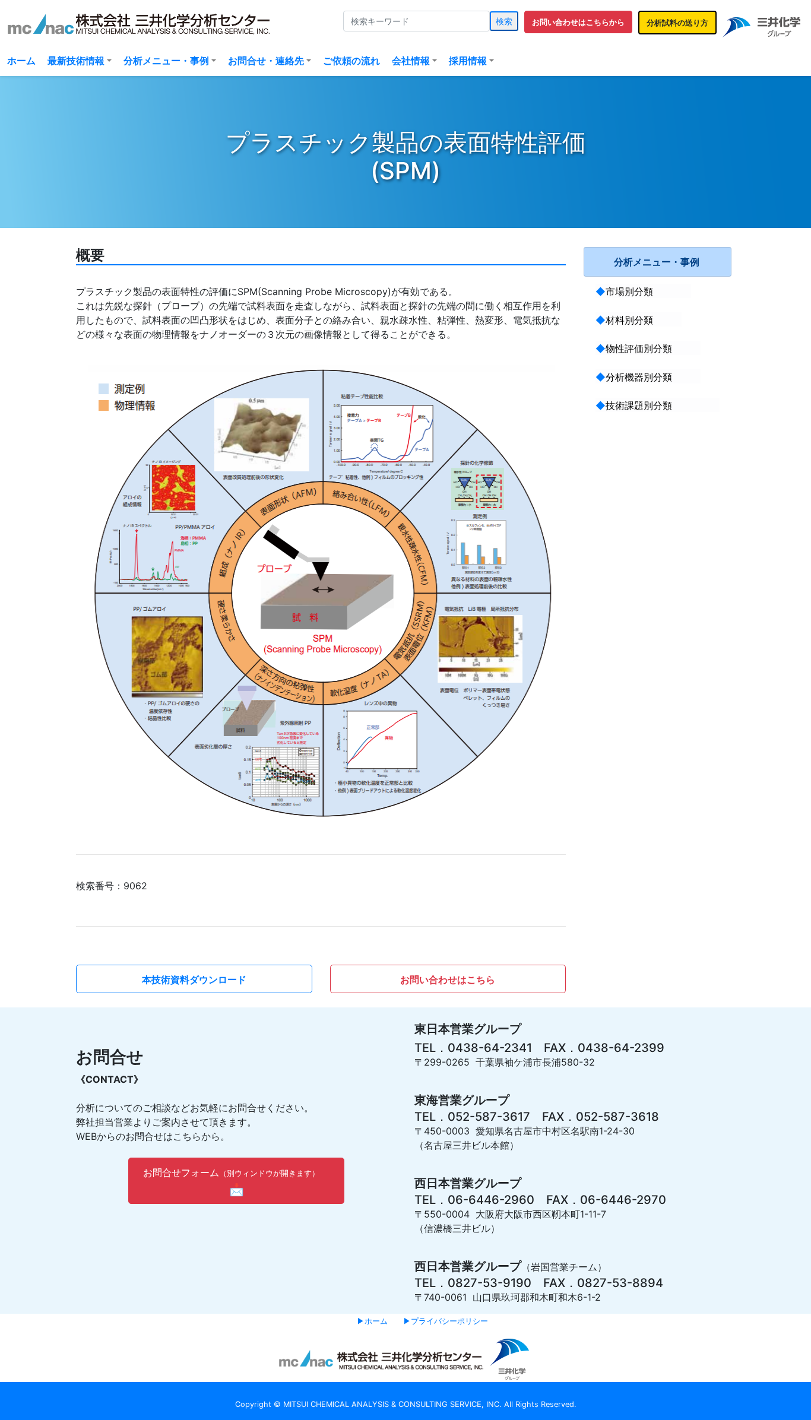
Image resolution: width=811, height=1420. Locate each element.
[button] (578, 22)
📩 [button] (228, 1182)
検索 (504, 21)
